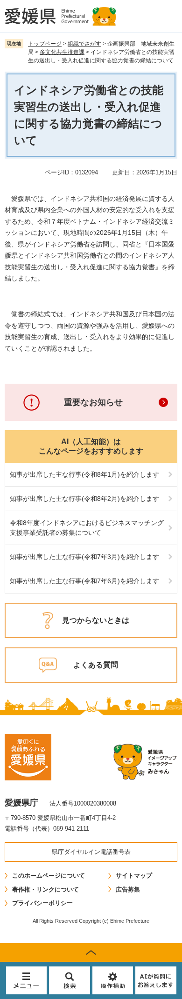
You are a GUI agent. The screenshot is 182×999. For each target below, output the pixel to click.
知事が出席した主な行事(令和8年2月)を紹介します (84, 498)
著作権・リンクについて (45, 889)
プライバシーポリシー (42, 902)
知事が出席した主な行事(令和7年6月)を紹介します (84, 581)
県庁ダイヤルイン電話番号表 (91, 851)
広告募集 (128, 889)
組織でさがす (84, 43)
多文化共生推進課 (62, 52)
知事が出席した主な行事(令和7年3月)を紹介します (84, 556)
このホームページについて (48, 875)
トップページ (45, 43)
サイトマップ (134, 875)
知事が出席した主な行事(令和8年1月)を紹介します (84, 474)
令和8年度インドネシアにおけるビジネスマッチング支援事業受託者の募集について (87, 527)
